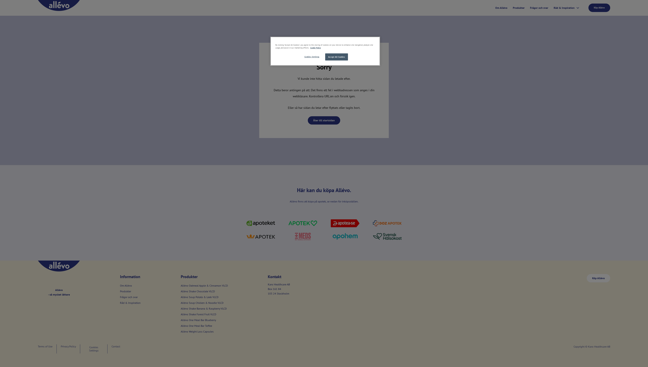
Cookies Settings (311, 56)
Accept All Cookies (336, 57)
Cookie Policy (315, 47)
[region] (325, 51)
